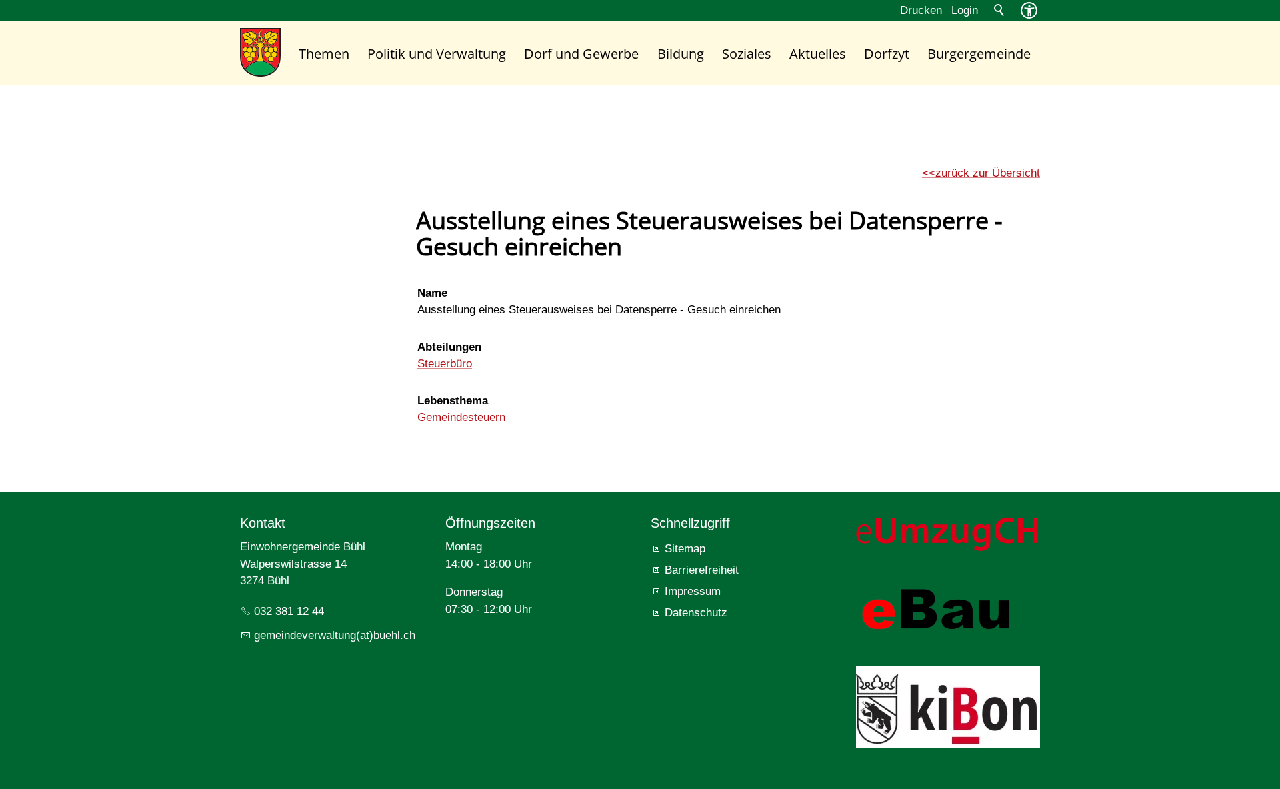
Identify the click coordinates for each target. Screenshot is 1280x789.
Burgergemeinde (979, 53)
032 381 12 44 (289, 611)
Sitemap (685, 548)
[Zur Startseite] (260, 52)
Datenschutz (696, 612)
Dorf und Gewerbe (581, 53)
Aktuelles (817, 53)
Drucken (921, 10)
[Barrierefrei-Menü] (1029, 10)
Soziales (746, 53)
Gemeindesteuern (461, 417)
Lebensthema (452, 400)
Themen (324, 53)
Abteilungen (449, 347)
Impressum (693, 591)
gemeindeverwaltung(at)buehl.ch (334, 635)
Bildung (680, 53)
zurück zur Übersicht (987, 173)
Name (432, 293)
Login (964, 10)
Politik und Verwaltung (436, 53)
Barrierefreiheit (702, 570)
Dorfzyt (886, 53)
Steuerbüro (444, 363)
